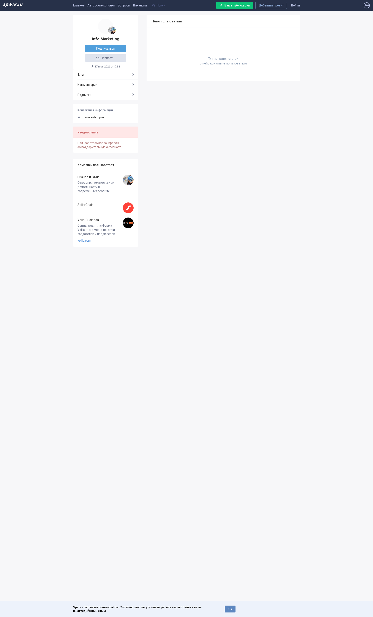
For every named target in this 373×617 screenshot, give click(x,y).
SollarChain (85, 205)
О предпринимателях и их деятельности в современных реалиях (95, 187)
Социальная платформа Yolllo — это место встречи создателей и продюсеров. (96, 230)
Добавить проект (271, 5)
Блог (81, 74)
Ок (230, 609)
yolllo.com (84, 240)
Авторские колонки (101, 5)
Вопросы (124, 5)
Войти (295, 5)
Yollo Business (88, 220)
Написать (107, 58)
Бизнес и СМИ (88, 177)
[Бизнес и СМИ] (111, 30)
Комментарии (87, 84)
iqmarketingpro (93, 117)
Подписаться (105, 48)
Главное (79, 5)
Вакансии (140, 5)
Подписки (84, 95)
